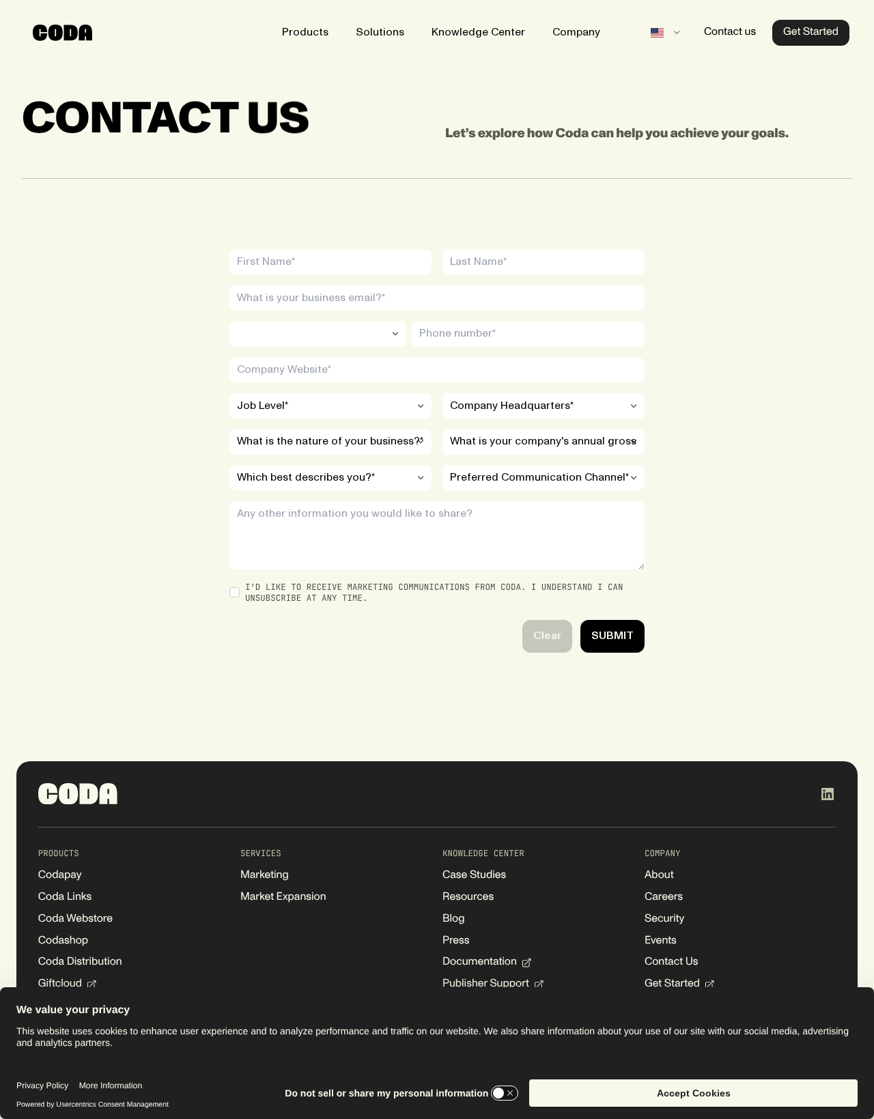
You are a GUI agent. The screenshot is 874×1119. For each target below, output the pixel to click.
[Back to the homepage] (78, 793)
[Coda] (63, 33)
